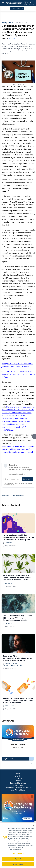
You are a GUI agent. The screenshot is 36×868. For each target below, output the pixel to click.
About (18, 774)
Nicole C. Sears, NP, (11, 663)
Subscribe (26, 479)
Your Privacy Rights (18, 790)
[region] (18, 845)
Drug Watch (6, 495)
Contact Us (18, 778)
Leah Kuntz (8, 543)
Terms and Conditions (18, 783)
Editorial (18, 781)
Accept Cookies (18, 864)
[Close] (34, 826)
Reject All (18, 859)
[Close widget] (32, 796)
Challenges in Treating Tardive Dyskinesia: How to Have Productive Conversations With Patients (18, 374)
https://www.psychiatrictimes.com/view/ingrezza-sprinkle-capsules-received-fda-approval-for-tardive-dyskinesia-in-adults (18, 449)
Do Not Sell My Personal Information (18, 788)
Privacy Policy (18, 785)
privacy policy (10, 484)
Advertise (18, 776)
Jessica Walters (9, 706)
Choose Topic (16, 8)
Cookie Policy (17, 849)
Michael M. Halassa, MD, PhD (12, 665)
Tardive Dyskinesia (18, 495)
